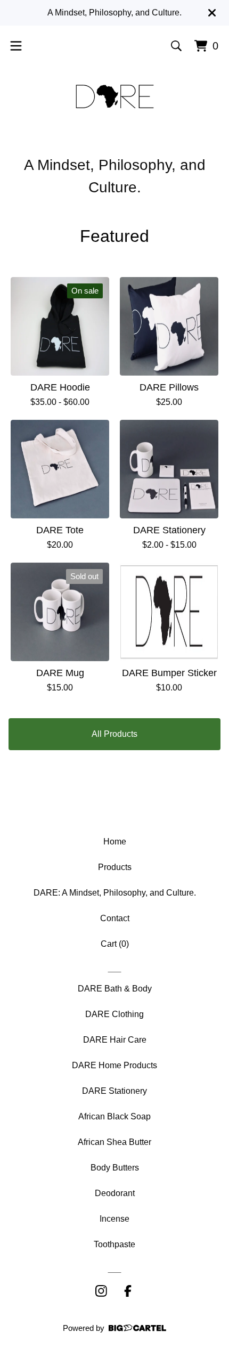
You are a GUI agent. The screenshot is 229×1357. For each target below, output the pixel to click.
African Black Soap (114, 1116)
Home (114, 841)
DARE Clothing (114, 1014)
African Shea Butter (114, 1142)
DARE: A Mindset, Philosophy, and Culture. (115, 892)
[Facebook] (128, 1291)
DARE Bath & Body (115, 988)
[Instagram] (101, 1291)
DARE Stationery (114, 1090)
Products (115, 867)
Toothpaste (114, 1244)
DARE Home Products (114, 1065)
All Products (114, 733)
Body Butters (115, 1167)
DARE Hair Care (114, 1039)
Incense (114, 1218)
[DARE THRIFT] (115, 97)
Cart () (115, 943)
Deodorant (115, 1193)
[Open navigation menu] (16, 45)
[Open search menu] (176, 45)
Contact (114, 918)
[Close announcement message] (211, 12)
